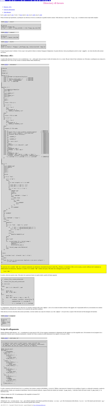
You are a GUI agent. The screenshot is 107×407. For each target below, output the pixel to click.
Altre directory (7, 12)
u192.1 (6, 21)
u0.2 (21, 15)
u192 (5, 15)
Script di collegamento (9, 9)
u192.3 (6, 41)
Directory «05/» (8, 7)
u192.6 (6, 316)
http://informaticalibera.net (39, 405)
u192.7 (6, 338)
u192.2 (6, 32)
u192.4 (6, 64)
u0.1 (13, 15)
